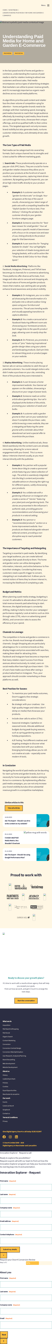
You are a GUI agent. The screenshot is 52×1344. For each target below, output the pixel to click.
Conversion (7, 1044)
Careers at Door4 (8, 1106)
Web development (9, 1063)
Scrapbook (6, 1110)
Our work (6, 1098)
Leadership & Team (9, 1079)
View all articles (14, 808)
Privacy (5, 1121)
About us (6, 1071)
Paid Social (19, 53)
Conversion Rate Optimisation (13, 1052)
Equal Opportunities (9, 1090)
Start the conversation (26, 1000)
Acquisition (6, 1025)
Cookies (5, 1086)
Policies (5, 1083)
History (5, 1075)
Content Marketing (9, 1040)
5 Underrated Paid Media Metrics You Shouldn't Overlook (12, 840)
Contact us (6, 1113)
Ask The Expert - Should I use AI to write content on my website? (17, 822)
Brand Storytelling (9, 1060)
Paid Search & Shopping (11, 1029)
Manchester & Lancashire (11, 1094)
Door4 (8, 5)
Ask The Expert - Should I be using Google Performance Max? (17, 856)
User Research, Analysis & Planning (14, 1056)
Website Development (10, 1067)
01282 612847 (37, 1131)
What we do (7, 1021)
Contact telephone (11, 1234)
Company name (10, 1207)
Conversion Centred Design (12, 1048)
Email (6, 1318)
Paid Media (7, 53)
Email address (9, 1221)
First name (8, 1181)
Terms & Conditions (10, 1117)
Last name (8, 1194)
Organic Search (8, 1037)
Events (5, 1102)
